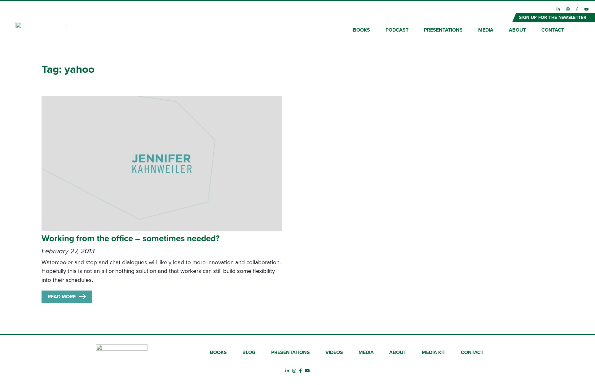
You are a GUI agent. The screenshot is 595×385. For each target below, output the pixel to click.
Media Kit (433, 352)
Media (485, 30)
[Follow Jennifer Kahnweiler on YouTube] (586, 9)
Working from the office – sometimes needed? (131, 238)
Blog (249, 352)
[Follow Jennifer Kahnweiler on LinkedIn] (558, 9)
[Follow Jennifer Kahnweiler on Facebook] (577, 9)
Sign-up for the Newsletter (552, 17)
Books (361, 30)
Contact (552, 30)
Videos (334, 352)
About (517, 30)
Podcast (397, 30)
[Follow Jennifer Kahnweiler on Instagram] (568, 9)
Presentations (443, 30)
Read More (62, 297)
